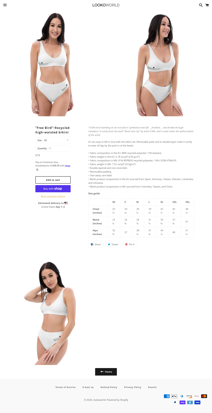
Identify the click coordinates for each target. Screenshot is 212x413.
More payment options (53, 196)
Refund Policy (109, 387)
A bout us (88, 387)
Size (39, 140)
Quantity (42, 148)
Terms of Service (65, 387)
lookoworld (99, 399)
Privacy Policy (132, 387)
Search (152, 387)
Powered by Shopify (117, 399)
